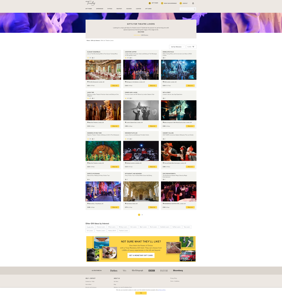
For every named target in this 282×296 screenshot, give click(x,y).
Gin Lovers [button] (133, 227)
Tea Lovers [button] (187, 227)
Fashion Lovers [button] (123, 230)
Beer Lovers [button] (143, 227)
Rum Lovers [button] (153, 227)
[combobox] (177, 47)
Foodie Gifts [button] (90, 227)
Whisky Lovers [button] (123, 227)
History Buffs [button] (112, 230)
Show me (114, 85)
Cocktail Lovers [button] (164, 227)
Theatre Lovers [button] (100, 230)
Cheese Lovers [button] (101, 227)
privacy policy (161, 290)
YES (141, 293)
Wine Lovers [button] (112, 227)
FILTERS (189, 47)
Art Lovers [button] (90, 230)
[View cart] (193, 3)
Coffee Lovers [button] (177, 227)
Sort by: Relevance (176, 47)
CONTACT (185, 3)
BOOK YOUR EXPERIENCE (170, 3)
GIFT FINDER (155, 3)
